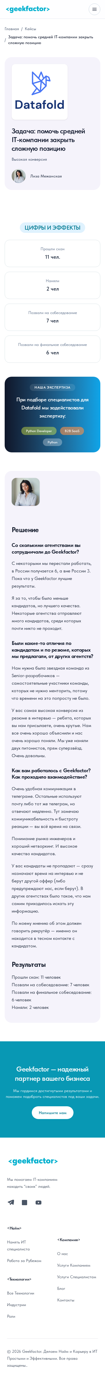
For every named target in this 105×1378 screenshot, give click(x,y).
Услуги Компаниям (73, 1265)
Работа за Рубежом (24, 1260)
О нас (62, 1253)
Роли (11, 1316)
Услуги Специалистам (76, 1276)
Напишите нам (52, 1112)
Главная (12, 28)
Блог (61, 1288)
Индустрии (16, 1304)
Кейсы (30, 28)
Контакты (65, 1300)
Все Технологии (20, 1293)
